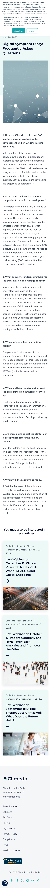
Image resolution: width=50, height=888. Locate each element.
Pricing (6, 822)
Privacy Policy (10, 833)
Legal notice (9, 828)
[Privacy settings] (5, 883)
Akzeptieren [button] (18, 31)
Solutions (7, 811)
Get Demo (8, 817)
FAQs (5, 844)
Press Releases (11, 806)
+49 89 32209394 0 (13, 792)
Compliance (9, 839)
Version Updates (11, 850)
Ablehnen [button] (32, 31)
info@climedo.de (11, 796)
